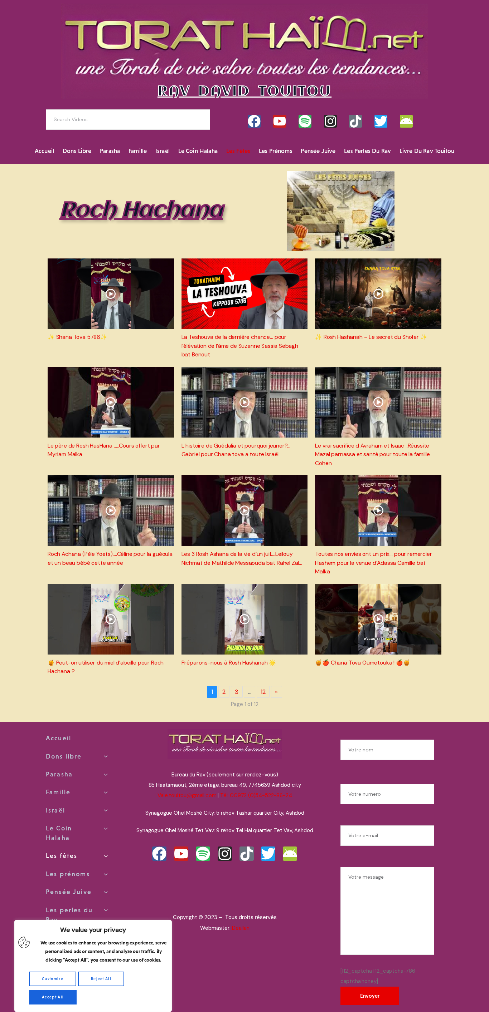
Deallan (241, 928)
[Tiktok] (355, 121)
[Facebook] (254, 121)
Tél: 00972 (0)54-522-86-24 (256, 795)
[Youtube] (279, 121)
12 (263, 692)
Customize (52, 979)
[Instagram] (330, 121)
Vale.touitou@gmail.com (187, 795)
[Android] (406, 121)
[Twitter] (380, 121)
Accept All (53, 997)
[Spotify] (305, 121)
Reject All (101, 979)
